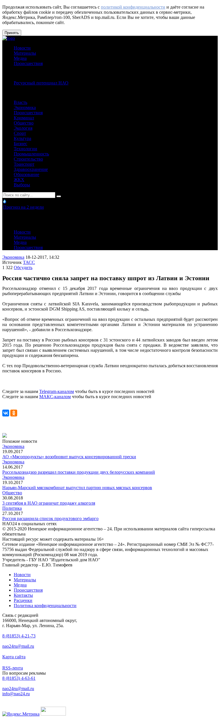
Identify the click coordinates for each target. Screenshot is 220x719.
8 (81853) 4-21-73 (19, 635)
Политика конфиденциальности (45, 605)
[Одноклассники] (13, 413)
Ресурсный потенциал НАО (41, 82)
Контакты (23, 595)
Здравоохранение (31, 169)
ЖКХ (19, 179)
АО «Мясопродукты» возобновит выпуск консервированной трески (69, 456)
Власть (20, 102)
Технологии (25, 148)
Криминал (24, 117)
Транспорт (24, 164)
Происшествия (28, 63)
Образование (26, 174)
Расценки (23, 600)
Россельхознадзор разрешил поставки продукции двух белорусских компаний (78, 472)
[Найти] (58, 196)
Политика (12, 508)
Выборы (22, 184)
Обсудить (23, 267)
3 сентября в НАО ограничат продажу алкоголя (48, 503)
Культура (22, 138)
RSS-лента (12, 667)
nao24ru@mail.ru (18, 646)
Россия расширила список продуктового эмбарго (50, 518)
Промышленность (31, 153)
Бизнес (20, 143)
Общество (24, 123)
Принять (12, 33)
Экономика (25, 107)
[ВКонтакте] (5, 413)
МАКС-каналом (55, 396)
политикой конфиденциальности (133, 7)
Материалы (25, 53)
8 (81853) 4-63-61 (19, 678)
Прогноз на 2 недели (23, 207)
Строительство (28, 159)
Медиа (20, 58)
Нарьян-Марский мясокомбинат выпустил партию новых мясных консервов (77, 487)
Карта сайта (13, 656)
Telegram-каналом (56, 391)
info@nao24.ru (16, 693)
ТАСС (29, 262)
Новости (22, 48)
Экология (23, 128)
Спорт (20, 133)
